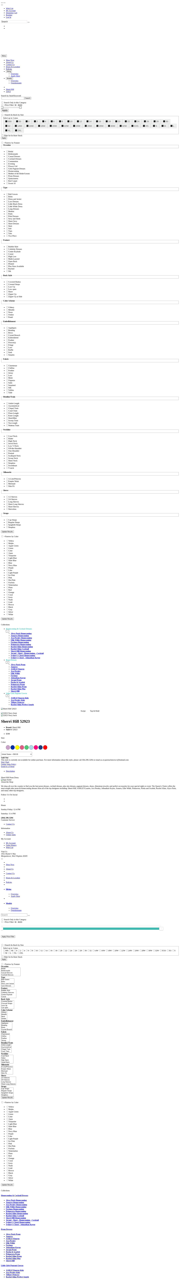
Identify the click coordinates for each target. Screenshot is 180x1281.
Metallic (11, 310)
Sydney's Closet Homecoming (23, 655)
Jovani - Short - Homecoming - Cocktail (27, 653)
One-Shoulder (13, 451)
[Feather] (5, 1038)
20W (54, 126)
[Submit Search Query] (29, 915)
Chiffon (11, 368)
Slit (9, 271)
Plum (10, 587)
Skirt (10, 226)
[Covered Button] (7, 1001)
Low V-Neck (13, 446)
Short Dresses (13, 224)
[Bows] (6, 1027)
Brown (11, 605)
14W (19, 126)
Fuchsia (11, 583)
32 (9, 126)
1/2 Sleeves (12, 497)
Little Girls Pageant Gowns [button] (12, 1265)
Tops (10, 231)
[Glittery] (4, 1012)
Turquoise (12, 556)
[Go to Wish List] (4, 2)
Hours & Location (13, 878)
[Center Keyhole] (8, 995)
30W (113, 126)
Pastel (10, 317)
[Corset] (8, 997)
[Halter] (7, 1058)
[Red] (45, 747)
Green (10, 548)
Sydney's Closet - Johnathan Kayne (25, 658)
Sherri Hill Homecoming (21, 651)
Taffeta (11, 390)
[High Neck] (7, 1060)
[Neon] (4, 1017)
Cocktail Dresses (14, 159)
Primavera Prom (18, 684)
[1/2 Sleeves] (8, 1078)
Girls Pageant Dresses (16, 169)
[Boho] (7, 982)
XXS (136, 126)
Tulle (10, 393)
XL (9, 130)
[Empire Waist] (7, 1069)
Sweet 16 (12, 183)
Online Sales (11, 835)
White (10, 614)
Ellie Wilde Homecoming (21, 640)
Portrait (11, 453)
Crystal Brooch (14, 335)
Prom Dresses (13, 176)
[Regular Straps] (7, 1091)
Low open (12, 289)
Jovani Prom (16, 680)
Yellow (11, 541)
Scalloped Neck (14, 456)
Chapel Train (13, 408)
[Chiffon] (5, 1036)
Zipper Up (12, 294)
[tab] (92, 643)
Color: (3, 742)
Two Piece (12, 236)
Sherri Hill (15, 691)
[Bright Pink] (36, 747)
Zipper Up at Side (15, 297)
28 (157, 121)
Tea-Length (12, 423)
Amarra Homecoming (20, 636)
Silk (9, 388)
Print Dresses (13, 216)
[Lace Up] (7, 1006)
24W (78, 126)
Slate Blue (12, 560)
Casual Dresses (14, 156)
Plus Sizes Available (16, 266)
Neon (10, 312)
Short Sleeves (13, 507)
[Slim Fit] (7, 1073)
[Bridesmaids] (10, 971)
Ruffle (10, 350)
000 (10, 121)
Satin (10, 383)
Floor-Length (13, 413)
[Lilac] (8, 747)
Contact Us (10, 824)
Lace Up (11, 287)
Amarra (14, 667)
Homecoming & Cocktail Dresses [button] (14, 1195)
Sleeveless (12, 509)
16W (31, 126)
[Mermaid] (7, 1071)
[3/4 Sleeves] (8, 1080)
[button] (10, 60)
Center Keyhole (14, 252)
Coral (10, 595)
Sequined (12, 385)
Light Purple (13, 573)
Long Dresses (13, 209)
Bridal (10, 151)
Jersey (10, 373)
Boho (10, 197)
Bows (10, 333)
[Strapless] (7, 1095)
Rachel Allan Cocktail (20, 649)
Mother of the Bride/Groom (19, 174)
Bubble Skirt (13, 247)
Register (9, 15)
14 (90, 121)
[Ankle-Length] (6, 1045)
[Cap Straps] (7, 1089)
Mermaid (11, 484)
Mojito (11, 543)
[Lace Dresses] (7, 986)
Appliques (12, 328)
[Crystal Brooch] (6, 1030)
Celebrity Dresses (15, 249)
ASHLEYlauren (17, 669)
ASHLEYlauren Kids (20, 698)
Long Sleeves (13, 502)
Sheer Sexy (12, 221)
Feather (11, 340)
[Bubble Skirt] (8, 991)
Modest (11, 211)
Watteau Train (13, 425)
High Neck (12, 441)
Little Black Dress (15, 204)
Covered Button (14, 282)
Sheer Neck (12, 461)
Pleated (11, 264)
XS (146, 126)
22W (66, 126)
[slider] (161, 928)
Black (10, 607)
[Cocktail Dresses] (10, 975)
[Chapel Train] (6, 1049)
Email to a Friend (7, 766)
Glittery (11, 307)
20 (119, 121)
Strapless (11, 463)
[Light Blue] (31, 747)
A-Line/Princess (14, 479)
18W (43, 126)
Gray (10, 609)
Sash (10, 352)
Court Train (12, 411)
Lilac (10, 570)
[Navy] (40, 747)
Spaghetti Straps (14, 525)
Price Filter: (9, 105)
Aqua (10, 553)
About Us (9, 832)
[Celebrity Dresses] (8, 993)
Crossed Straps (14, 284)
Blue (10, 563)
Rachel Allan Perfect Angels (22, 705)
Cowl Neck (12, 436)
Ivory (10, 597)
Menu (4, 56)
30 (167, 121)
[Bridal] (10, 969)
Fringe (10, 345)
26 (147, 121)
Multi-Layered (13, 259)
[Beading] (6, 1025)
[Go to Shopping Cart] (2, 2)
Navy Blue (12, 565)
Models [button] (9, 903)
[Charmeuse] (5, 1034)
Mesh (10, 378)
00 (20, 121)
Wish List (9, 8)
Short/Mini (12, 418)
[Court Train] (6, 1051)
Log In (8, 17)
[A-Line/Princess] (7, 1067)
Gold (10, 602)
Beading (11, 330)
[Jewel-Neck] (7, 1062)
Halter (10, 439)
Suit (9, 228)
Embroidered (13, 338)
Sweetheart (12, 466)
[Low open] (7, 1008)
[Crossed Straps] (7, 1004)
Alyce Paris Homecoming (21, 633)
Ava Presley (16, 671)
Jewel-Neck (13, 443)
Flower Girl (12, 166)
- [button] (7, 631)
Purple (10, 568)
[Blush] (22, 747)
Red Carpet (12, 181)
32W (124, 126)
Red (10, 590)
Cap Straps (12, 520)
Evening (11, 164)
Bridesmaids (13, 154)
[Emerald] (26, 747)
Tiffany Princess (17, 702)
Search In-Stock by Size (14, 115)
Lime (10, 551)
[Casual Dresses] (10, 973)
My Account (11, 11)
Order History (11, 845)
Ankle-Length (13, 403)
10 (71, 121)
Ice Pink (11, 575)
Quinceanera (13, 178)
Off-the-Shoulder (15, 448)
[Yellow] (17, 747)
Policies (9, 882)
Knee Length (13, 416)
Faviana (14, 676)
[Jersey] (5, 1040)
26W (89, 126)
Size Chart (5, 762)
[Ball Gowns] (7, 980)
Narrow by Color (11, 536)
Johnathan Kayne (18, 678)
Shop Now (10, 865)
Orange (11, 592)
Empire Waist (13, 481)
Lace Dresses (13, 202)
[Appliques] (6, 1023)
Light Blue (12, 558)
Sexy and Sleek (14, 219)
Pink (10, 578)
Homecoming (13, 171)
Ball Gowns (13, 194)
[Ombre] (4, 1019)
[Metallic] (4, 1014)
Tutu (10, 233)
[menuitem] (92, 8)
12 (80, 121)
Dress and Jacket (14, 199)
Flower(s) (12, 343)
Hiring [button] (8, 889)
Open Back (12, 261)
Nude (10, 600)
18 (109, 121)
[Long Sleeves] (8, 1082)
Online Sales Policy (8, 764)
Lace (10, 347)
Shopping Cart (11, 13)
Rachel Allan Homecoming (22, 647)
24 (138, 121)
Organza (11, 380)
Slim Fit (11, 486)
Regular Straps (14, 522)
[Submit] (29, 22)
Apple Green (13, 546)
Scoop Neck (13, 458)
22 (128, 121)
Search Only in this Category (15, 103)
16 (100, 121)
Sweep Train (13, 421)
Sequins (11, 355)
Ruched (11, 269)
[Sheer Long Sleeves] (8, 1084)
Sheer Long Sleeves (16, 504)
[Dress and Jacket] (7, 984)
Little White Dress (15, 206)
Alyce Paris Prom (18, 665)
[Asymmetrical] (6, 1047)
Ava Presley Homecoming (21, 638)
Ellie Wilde (15, 673)
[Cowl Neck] (7, 1056)
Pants (10, 214)
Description (10, 771)
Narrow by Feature (12, 143)
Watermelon (13, 585)
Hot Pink (11, 580)
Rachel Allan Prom (19, 687)
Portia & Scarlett (18, 682)
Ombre (11, 315)
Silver (10, 612)
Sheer (10, 292)
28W (101, 126)
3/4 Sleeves (12, 499)
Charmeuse (12, 366)
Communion (13, 161)
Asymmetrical (13, 406)
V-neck (11, 468)
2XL (20, 130)
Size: (3, 738)
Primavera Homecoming (21, 644)
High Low (12, 256)
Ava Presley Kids (18, 700)
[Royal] (13, 747)
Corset (10, 254)
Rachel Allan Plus (18, 689)
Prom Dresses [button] (6, 1229)
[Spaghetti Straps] (7, 1093)
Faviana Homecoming (20, 642)
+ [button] (7, 662)
